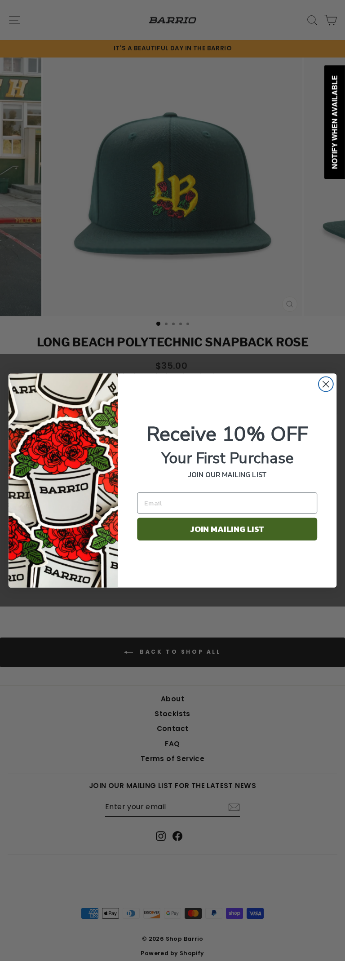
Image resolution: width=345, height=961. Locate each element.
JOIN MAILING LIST (227, 529)
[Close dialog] (325, 384)
